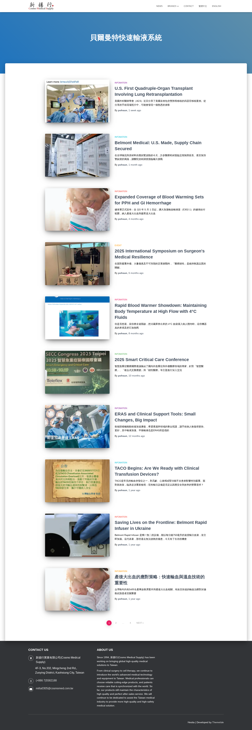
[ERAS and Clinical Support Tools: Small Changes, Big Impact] (77, 426)
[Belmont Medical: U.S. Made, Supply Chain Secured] (77, 155)
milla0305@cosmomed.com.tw (54, 688)
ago (135, 110)
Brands (172, 6)
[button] (178, 6)
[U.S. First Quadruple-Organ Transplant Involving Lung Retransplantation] (77, 101)
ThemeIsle (218, 722)
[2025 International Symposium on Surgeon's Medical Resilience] (77, 263)
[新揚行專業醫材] (41, 6)
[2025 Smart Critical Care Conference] (77, 372)
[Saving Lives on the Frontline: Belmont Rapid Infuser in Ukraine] (77, 535)
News (159, 6)
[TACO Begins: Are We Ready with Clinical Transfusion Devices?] (77, 480)
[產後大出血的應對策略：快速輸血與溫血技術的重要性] (77, 589)
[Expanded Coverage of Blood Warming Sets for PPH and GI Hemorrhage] (77, 209)
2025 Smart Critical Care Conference (152, 359)
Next (139, 623)
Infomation (121, 83)
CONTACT (189, 6)
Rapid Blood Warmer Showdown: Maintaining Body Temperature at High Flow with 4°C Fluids (161, 311)
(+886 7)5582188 (46, 680)
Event (118, 245)
